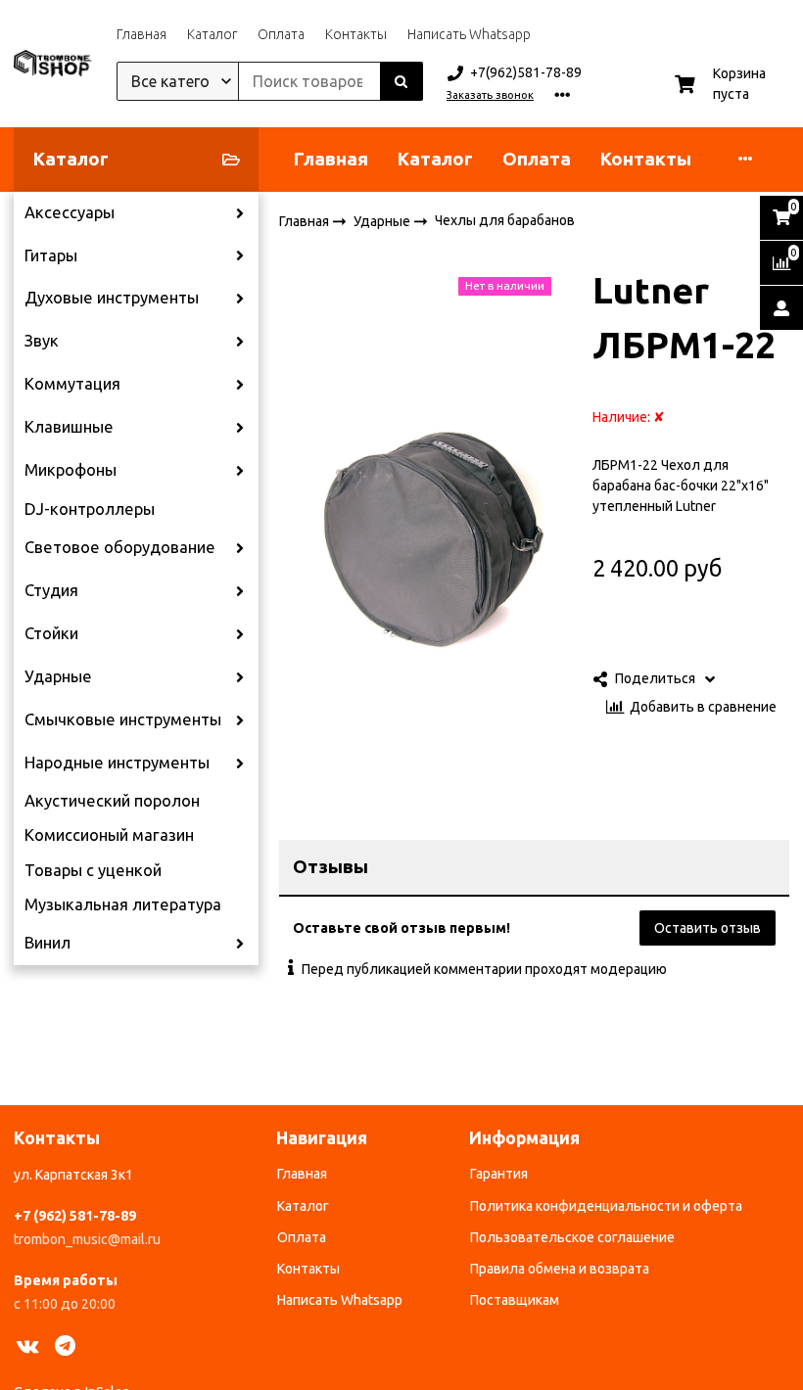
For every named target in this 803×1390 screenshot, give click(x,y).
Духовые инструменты (111, 297)
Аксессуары (69, 212)
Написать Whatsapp (469, 34)
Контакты (356, 34)
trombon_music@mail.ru (87, 1239)
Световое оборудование (119, 547)
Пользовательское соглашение (572, 1237)
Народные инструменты (117, 762)
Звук (41, 340)
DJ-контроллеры (89, 509)
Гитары (50, 255)
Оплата (281, 34)
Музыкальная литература (122, 904)
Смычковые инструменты (122, 719)
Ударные (58, 676)
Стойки (51, 633)
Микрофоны (70, 470)
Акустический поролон (112, 801)
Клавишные (69, 427)
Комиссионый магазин (109, 835)
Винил (47, 942)
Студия (51, 590)
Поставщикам (514, 1300)
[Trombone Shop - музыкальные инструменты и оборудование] (53, 63)
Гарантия (499, 1174)
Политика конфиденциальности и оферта (606, 1206)
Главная (141, 34)
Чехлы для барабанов (505, 220)
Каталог (212, 34)
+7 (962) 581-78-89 (75, 1216)
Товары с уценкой (93, 870)
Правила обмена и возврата (559, 1268)
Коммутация (72, 384)
